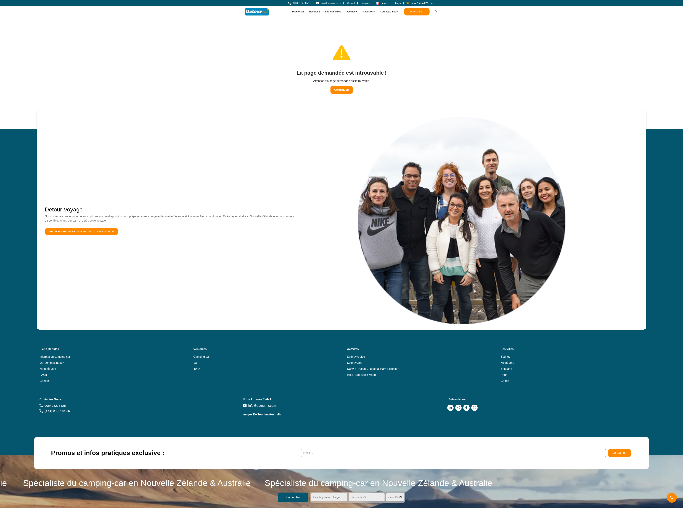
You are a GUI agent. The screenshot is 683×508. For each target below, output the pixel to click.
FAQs (43, 374)
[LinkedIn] (450, 408)
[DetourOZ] (257, 11)
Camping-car (201, 356)
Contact (44, 380)
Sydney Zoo (354, 362)
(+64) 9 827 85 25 (57, 411)
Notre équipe (48, 368)
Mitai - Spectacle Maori (361, 374)
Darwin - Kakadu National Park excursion (373, 368)
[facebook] (466, 408)
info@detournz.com (262, 405)
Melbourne (507, 362)
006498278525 (55, 405)
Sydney (505, 356)
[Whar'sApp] (474, 408)
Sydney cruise (356, 356)
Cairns (505, 380)
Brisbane (506, 368)
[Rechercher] (436, 11)
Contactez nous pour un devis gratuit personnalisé (81, 231)
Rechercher (292, 497)
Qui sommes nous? (52, 362)
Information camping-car (55, 356)
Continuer (341, 89)
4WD (196, 368)
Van (195, 362)
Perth (504, 374)
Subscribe (619, 452)
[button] (382, 3)
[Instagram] (458, 408)
